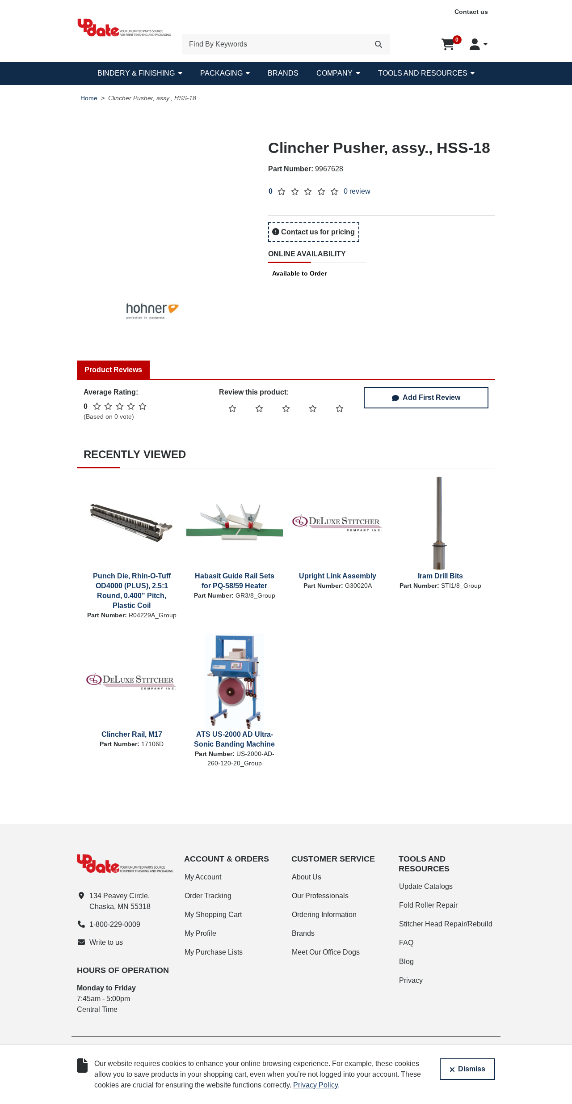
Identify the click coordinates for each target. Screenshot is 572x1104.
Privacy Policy (315, 1085)
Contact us (471, 11)
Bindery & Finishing (136, 73)
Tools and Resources (422, 73)
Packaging (221, 73)
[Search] (378, 44)
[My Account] (478, 44)
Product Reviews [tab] (113, 370)
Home (88, 98)
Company (334, 73)
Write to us (106, 942)
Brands (283, 73)
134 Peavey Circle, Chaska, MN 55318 (120, 901)
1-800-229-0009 (114, 924)
